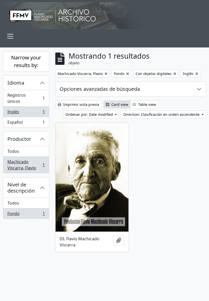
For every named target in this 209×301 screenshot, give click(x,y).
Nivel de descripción (21, 187)
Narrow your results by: (26, 61)
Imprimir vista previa (80, 104)
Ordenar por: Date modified (90, 114)
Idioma (15, 82)
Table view (146, 104)
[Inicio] (104, 15)
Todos (13, 151)
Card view (119, 104)
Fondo (26, 215)
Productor (19, 138)
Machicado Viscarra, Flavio (26, 165)
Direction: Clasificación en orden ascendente (162, 114)
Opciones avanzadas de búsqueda (100, 88)
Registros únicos (26, 98)
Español (26, 123)
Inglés (26, 113)
